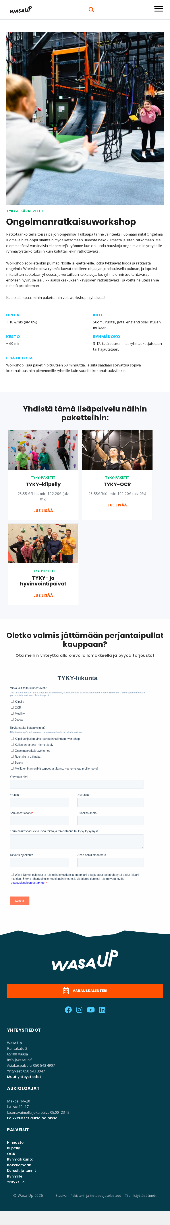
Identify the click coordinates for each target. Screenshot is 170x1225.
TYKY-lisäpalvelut (25, 211)
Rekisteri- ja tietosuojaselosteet (95, 1195)
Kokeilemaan (19, 1165)
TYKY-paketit (43, 477)
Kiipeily (13, 1148)
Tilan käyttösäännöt (141, 1195)
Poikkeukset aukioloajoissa (32, 1118)
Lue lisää (43, 510)
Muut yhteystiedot (24, 1076)
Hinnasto (15, 1142)
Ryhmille (15, 1176)
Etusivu (61, 1195)
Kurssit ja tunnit (21, 1170)
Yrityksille (16, 1182)
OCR (11, 1153)
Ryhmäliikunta (20, 1159)
